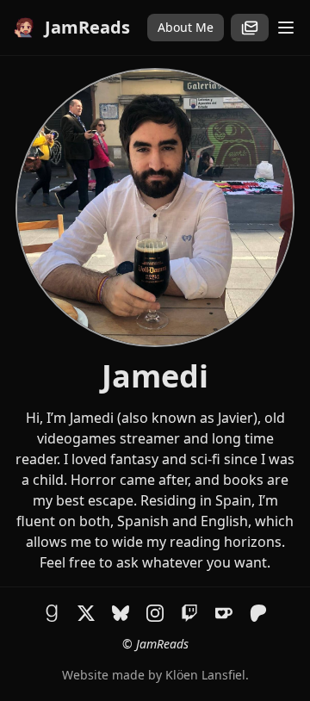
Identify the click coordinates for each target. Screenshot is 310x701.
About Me (186, 27)
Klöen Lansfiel (205, 675)
